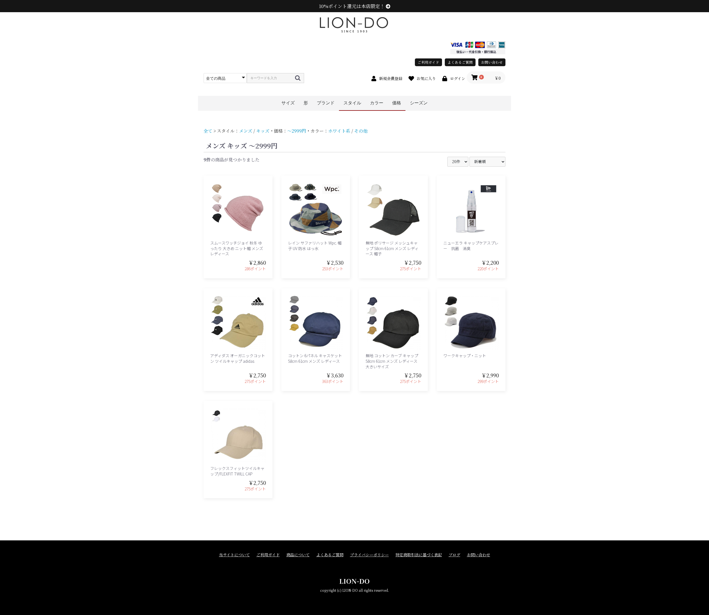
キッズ (262, 131)
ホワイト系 (339, 131)
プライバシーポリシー (369, 554)
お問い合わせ (492, 62)
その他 (361, 131)
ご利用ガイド (428, 62)
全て (208, 131)
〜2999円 (296, 131)
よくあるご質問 (460, 62)
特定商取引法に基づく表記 (418, 554)
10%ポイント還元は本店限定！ (352, 6)
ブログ (454, 554)
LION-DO (354, 581)
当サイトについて (234, 554)
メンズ (245, 131)
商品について (298, 554)
